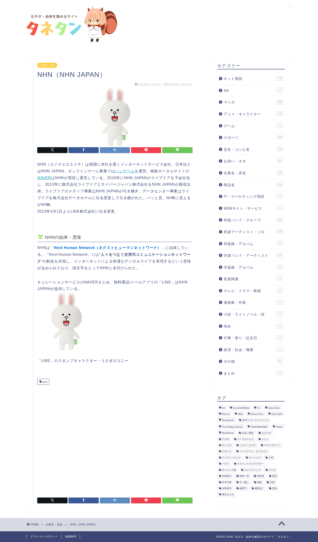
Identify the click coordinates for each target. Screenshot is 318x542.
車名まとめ (228, 494)
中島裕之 (226, 476)
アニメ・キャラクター (253, 114)
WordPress (228, 433)
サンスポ (226, 445)
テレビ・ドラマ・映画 (252, 291)
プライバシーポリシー (44, 536)
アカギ (225, 439)
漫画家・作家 (252, 302)
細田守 (243, 488)
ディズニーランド (231, 457)
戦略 (259, 482)
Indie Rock (274, 408)
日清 (272, 482)
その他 (252, 361)
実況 (274, 476)
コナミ (265, 439)
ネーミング (254, 457)
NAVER (44, 178)
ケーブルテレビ (245, 439)
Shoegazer (228, 420)
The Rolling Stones (232, 427)
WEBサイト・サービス (252, 208)
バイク (225, 464)
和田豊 (260, 476)
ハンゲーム (125, 171)
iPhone (226, 414)
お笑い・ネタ (252, 161)
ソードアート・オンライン (253, 451)
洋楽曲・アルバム (252, 267)
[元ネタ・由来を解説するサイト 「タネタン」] (70, 42)
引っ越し (244, 482)
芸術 (274, 488)
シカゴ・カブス (248, 445)
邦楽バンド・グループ (253, 220)
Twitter (279, 427)
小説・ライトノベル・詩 (252, 314)
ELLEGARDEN (241, 408)
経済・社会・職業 (252, 350)
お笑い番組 (248, 433)
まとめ (252, 373)
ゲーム (253, 126)
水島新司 (226, 488)
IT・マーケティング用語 (252, 196)
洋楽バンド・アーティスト (253, 255)
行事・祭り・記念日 (252, 338)
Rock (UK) (276, 414)
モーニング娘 (229, 470)
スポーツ (253, 138)
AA (252, 90)
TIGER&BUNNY (259, 427)
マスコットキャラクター (250, 464)
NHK (240, 414)
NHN (44, 382)
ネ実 (271, 457)
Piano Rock (257, 414)
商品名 (253, 185)
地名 (252, 326)
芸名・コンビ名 (253, 149)
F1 (258, 408)
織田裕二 (259, 488)
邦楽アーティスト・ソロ (253, 232)
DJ (223, 408)
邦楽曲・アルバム (252, 244)
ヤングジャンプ (252, 470)
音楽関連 (252, 279)
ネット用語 (253, 79)
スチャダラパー (272, 445)
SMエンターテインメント (255, 420)
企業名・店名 (47, 65)
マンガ (253, 102)
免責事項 (70, 536)
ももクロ (266, 433)
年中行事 (226, 482)
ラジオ (272, 470)
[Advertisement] (115, 439)
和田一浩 (244, 476)
